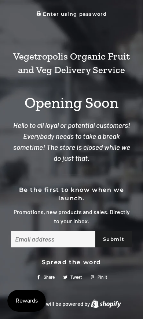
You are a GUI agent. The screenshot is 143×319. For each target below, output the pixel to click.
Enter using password (74, 14)
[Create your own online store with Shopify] (106, 303)
